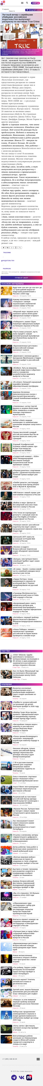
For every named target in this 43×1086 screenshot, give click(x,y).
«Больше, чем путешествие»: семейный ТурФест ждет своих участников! (26, 561)
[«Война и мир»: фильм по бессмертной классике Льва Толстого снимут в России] (6, 506)
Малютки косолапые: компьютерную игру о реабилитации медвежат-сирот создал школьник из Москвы (24, 692)
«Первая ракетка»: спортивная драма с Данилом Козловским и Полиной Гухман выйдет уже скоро (26, 474)
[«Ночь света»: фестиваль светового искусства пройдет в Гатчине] (6, 1029)
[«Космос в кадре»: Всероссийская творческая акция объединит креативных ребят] (6, 550)
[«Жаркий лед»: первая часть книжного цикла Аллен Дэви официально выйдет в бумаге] (6, 315)
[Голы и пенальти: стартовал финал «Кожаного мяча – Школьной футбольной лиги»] (6, 780)
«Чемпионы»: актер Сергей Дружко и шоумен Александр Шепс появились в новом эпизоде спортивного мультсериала (25, 410)
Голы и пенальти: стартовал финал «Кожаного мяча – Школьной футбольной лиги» (25, 779)
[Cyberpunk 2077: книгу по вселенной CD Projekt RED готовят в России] (6, 540)
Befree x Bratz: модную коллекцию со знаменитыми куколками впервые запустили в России (27, 423)
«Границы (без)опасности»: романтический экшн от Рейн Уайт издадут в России (26, 595)
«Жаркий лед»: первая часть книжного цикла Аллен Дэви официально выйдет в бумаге (26, 314)
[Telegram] (3, 247)
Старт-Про (16, 667)
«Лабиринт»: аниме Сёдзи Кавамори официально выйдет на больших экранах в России (26, 324)
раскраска (7, 268)
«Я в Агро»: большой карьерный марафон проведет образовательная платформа (27, 384)
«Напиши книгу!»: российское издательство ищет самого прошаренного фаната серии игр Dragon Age (27, 528)
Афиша (15, 708)
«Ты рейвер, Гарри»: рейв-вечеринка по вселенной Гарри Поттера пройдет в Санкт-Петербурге (24, 971)
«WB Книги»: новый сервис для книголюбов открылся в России (26, 494)
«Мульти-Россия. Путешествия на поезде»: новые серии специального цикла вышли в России (26, 812)
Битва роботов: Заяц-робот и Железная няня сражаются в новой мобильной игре (25, 849)
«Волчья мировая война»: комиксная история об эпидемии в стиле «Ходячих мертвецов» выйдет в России (25, 860)
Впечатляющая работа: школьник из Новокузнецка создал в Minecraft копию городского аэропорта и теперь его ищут (25, 1040)
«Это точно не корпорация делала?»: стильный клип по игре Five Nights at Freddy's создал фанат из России (25, 516)
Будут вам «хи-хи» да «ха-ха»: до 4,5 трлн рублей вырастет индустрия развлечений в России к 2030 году (27, 291)
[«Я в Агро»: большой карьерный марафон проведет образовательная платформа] (6, 385)
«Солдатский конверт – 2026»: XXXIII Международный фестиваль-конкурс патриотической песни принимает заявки (26, 460)
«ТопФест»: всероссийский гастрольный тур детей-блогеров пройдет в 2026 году (26, 704)
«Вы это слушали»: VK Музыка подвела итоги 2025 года (26, 894)
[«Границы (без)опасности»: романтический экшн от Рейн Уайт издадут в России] (6, 596)
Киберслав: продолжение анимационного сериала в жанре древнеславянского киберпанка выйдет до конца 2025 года (25, 1016)
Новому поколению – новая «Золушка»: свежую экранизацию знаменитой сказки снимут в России (25, 303)
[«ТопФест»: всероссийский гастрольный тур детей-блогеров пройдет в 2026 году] (6, 705)
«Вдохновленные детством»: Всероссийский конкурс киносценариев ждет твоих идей (25, 946)
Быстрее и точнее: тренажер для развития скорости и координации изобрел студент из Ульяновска (25, 872)
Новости (12, 11)
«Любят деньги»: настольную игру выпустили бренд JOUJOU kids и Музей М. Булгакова (26, 485)
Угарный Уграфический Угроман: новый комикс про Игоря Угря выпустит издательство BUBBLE (25, 447)
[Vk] (21, 1077)
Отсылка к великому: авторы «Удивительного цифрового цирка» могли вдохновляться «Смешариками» (25, 838)
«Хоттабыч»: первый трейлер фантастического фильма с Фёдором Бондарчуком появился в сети (27, 620)
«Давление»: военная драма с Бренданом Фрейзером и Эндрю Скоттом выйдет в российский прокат (27, 359)
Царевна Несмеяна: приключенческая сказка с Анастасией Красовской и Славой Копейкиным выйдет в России (26, 396)
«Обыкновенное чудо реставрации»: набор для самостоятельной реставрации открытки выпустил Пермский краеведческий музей (24, 908)
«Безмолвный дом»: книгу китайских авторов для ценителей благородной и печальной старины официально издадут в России (27, 607)
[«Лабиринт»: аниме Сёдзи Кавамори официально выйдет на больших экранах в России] (6, 325)
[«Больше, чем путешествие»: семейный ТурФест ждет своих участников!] (6, 562)
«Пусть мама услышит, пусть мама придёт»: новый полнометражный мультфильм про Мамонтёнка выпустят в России (26, 336)
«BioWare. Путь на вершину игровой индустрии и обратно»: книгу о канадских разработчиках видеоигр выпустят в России (27, 372)
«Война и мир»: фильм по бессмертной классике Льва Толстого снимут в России (25, 505)
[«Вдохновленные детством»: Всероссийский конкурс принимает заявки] (6, 349)
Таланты (15, 698)
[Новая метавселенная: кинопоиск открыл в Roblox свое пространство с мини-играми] (6, 958)
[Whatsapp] (12, 247)
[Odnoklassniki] (16, 247)
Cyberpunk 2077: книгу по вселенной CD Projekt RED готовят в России (24, 539)
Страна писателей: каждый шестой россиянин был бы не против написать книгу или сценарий (25, 435)
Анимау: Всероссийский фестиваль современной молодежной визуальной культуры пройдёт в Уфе (24, 884)
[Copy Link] (20, 247)
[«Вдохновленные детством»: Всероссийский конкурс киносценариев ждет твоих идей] (6, 946)
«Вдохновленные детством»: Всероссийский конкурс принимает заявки (25, 348)
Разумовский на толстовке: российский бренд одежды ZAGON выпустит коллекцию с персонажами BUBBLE (26, 800)
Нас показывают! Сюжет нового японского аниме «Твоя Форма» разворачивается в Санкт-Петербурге (24, 825)
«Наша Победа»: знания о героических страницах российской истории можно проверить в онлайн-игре (25, 632)
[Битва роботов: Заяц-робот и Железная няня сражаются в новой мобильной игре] (6, 850)
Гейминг (15, 853)
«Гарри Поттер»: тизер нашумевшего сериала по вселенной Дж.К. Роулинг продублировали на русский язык (25, 583)
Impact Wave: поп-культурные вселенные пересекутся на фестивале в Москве (26, 789)
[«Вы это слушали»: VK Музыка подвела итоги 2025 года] (6, 896)
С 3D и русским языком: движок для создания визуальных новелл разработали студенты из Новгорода (24, 767)
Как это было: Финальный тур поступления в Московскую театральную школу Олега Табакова (26, 674)
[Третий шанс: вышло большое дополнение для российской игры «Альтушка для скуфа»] (6, 993)
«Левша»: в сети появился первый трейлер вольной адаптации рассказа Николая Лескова (26, 1003)
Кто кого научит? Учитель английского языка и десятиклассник (24, 982)
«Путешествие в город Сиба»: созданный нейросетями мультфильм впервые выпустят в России (26, 934)
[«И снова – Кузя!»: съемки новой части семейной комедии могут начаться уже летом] (6, 572)
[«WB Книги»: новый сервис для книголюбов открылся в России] (6, 496)
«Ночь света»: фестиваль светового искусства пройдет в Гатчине (25, 1028)
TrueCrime (7, 252)
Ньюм (15, 986)
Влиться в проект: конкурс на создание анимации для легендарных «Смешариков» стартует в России (25, 922)
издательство (8, 260)
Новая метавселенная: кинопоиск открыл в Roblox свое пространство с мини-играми (25, 958)
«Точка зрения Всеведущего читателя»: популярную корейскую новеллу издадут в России (26, 739)
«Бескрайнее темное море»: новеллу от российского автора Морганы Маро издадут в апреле (25, 727)
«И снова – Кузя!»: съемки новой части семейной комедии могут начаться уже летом (27, 571)
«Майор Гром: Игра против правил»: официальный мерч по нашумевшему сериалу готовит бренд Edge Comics (26, 715)
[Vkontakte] (8, 247)
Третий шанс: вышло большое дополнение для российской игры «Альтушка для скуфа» (26, 992)
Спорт (15, 783)
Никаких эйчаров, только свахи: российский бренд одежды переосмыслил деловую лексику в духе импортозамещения (24, 752)
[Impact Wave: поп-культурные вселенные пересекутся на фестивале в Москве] (6, 790)
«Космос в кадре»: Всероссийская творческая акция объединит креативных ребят (26, 550)
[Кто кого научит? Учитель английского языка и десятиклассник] (6, 983)
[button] (22, 3)
